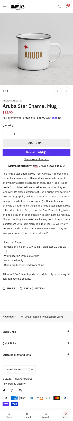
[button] (66, 6)
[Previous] (58, 91)
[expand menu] (4, 6)
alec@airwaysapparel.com (48, 316)
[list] (36, 54)
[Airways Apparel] (18, 6)
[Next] (66, 91)
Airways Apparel (12, 100)
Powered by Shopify (14, 383)
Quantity (8, 125)
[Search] (59, 6)
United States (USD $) (17, 369)
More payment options (36, 159)
